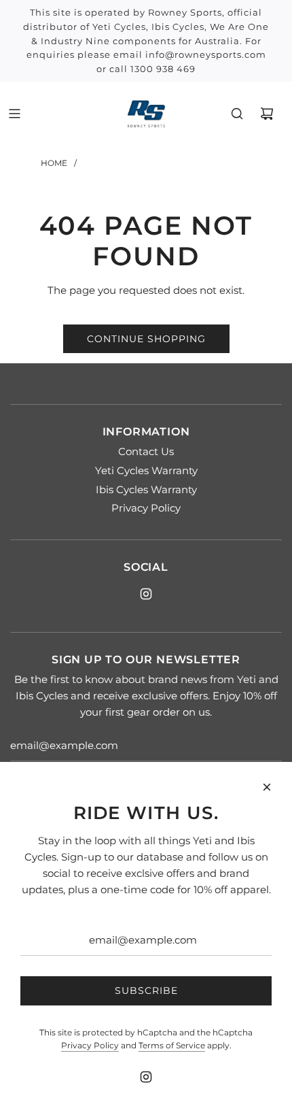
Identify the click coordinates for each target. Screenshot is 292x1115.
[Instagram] (146, 594)
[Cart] (267, 114)
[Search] (237, 114)
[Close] (267, 787)
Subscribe (146, 990)
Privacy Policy (90, 1045)
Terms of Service (172, 1045)
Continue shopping (146, 339)
